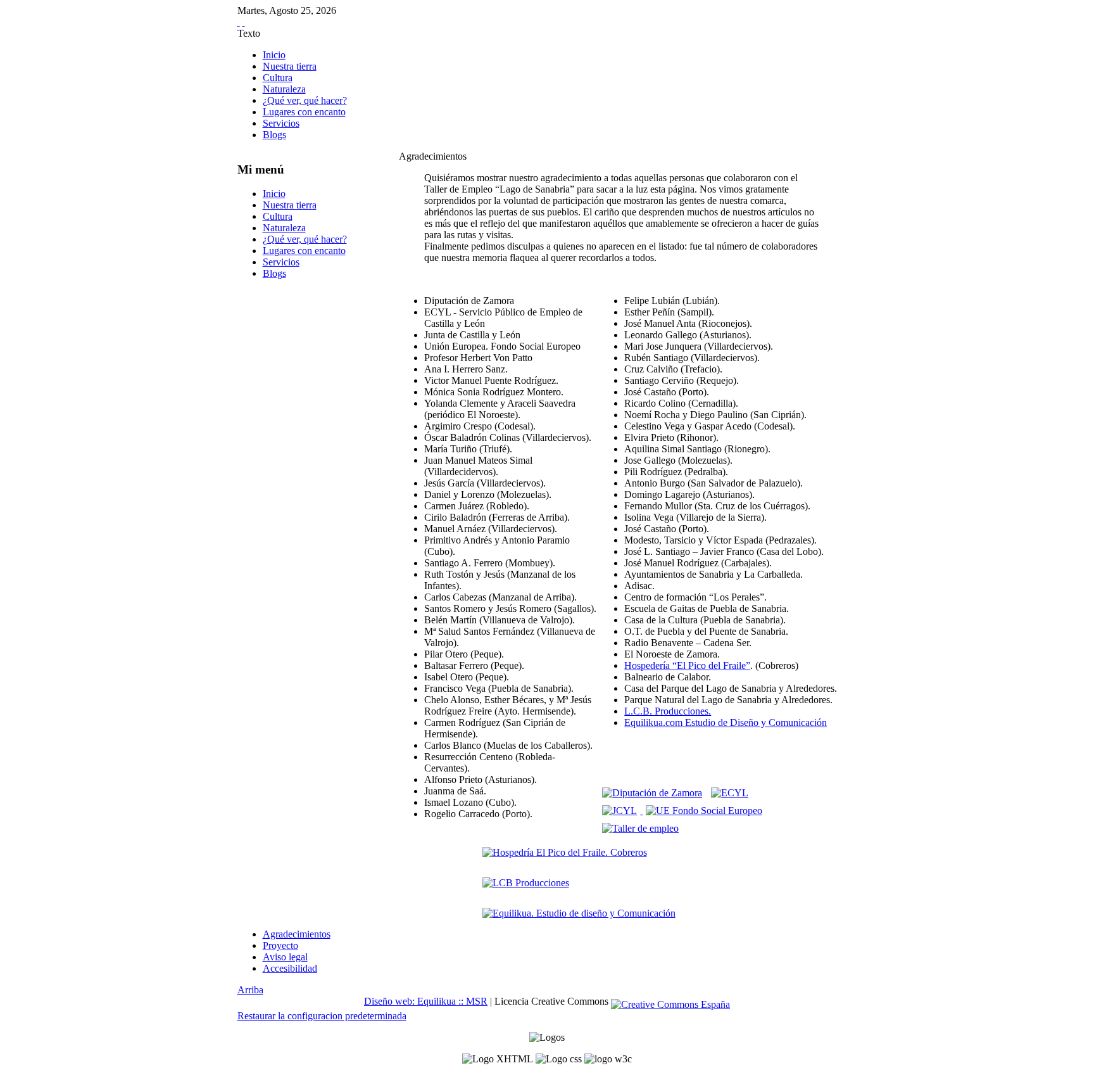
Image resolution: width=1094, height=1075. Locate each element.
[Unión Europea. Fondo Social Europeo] (704, 810)
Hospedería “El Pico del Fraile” (687, 665)
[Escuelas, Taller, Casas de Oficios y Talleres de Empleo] (640, 828)
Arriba (250, 989)
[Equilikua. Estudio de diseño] (579, 913)
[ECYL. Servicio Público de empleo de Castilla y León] (729, 792)
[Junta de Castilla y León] (621, 810)
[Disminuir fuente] (243, 21)
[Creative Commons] (670, 1001)
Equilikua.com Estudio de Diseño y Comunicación (725, 722)
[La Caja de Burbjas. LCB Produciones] (525, 882)
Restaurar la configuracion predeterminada (321, 1015)
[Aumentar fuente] (238, 21)
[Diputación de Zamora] (652, 792)
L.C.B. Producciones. (667, 711)
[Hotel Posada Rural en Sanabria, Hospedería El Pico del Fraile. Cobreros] (564, 852)
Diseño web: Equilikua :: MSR (425, 1001)
